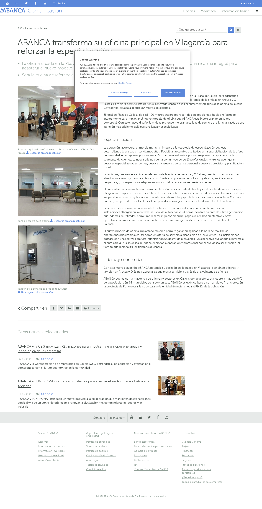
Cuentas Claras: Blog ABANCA (151, 469)
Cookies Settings (120, 93)
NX (135, 464)
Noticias (189, 11)
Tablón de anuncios (97, 464)
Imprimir (93, 308)
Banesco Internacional (51, 455)
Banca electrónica (144, 441)
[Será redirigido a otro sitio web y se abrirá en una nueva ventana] (69, 308)
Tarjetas (186, 446)
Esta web (43, 441)
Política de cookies (97, 451)
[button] (257, 11)
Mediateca (208, 11)
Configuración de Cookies (101, 455)
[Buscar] (231, 30)
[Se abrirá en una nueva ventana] (53, 308)
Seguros (186, 460)
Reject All (146, 93)
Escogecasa (140, 455)
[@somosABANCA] (26, 3)
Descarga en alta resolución (43, 153)
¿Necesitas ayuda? (192, 477)
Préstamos (188, 455)
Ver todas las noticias (33, 28)
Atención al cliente (49, 460)
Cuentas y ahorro (191, 441)
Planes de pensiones (193, 464)
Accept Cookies (173, 93)
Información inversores (51, 451)
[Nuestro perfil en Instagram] (45, 3)
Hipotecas (187, 451)
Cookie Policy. (125, 83)
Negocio (47, 359)
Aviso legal (92, 460)
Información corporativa (52, 446)
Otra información (96, 469)
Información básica (235, 11)
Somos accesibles (96, 446)
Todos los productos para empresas (202, 482)
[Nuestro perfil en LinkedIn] (17, 3)
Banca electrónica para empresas (153, 446)
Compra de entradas (145, 451)
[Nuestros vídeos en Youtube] (7, 3)
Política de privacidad (98, 441)
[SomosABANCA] (35, 3)
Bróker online (141, 460)
